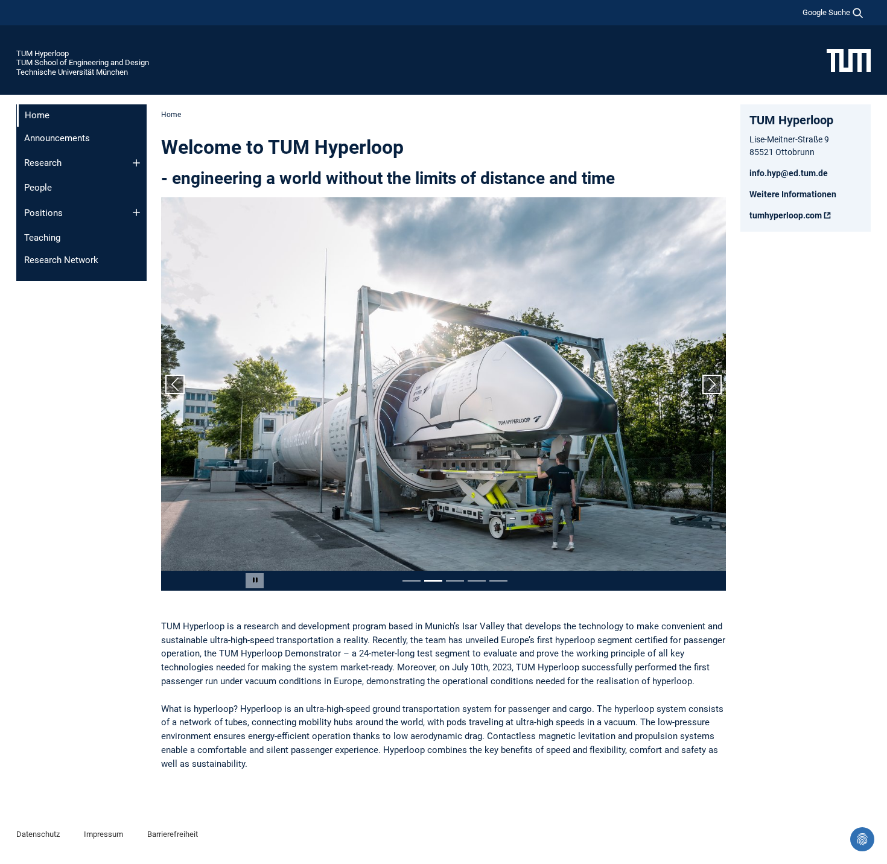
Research (43, 162)
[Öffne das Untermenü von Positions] (136, 212)
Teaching (42, 237)
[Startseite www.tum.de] (849, 59)
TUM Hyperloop (42, 53)
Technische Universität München (72, 72)
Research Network (61, 260)
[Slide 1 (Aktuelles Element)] (411, 581)
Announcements (57, 138)
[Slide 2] (433, 581)
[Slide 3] (455, 581)
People (38, 187)
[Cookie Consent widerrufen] (862, 839)
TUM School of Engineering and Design (82, 62)
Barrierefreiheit (172, 834)
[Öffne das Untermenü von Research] (136, 163)
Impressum (103, 834)
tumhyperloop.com (785, 215)
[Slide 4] (477, 581)
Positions (43, 213)
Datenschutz (38, 834)
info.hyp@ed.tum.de (788, 173)
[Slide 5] (498, 581)
